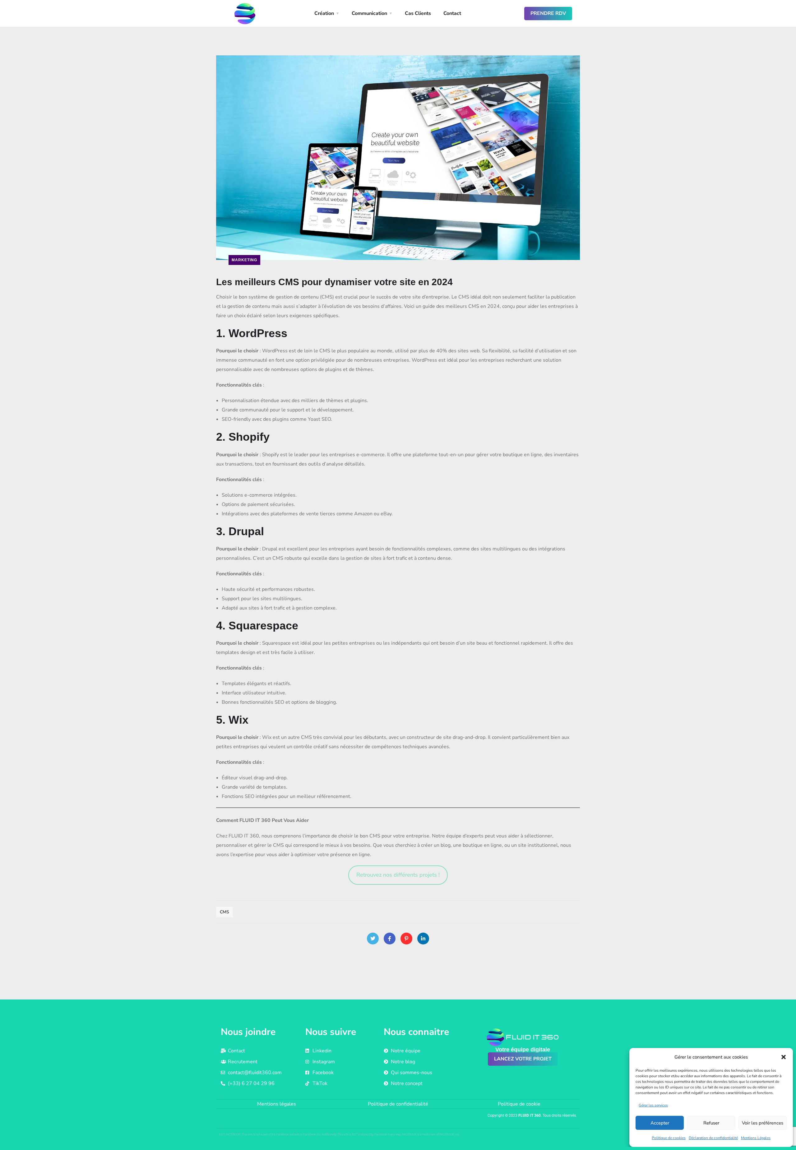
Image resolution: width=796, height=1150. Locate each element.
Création (324, 13)
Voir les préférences (762, 1123)
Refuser (711, 1123)
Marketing (244, 260)
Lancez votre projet (523, 1058)
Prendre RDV (548, 13)
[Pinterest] (406, 938)
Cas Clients (418, 13)
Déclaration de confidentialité (713, 1137)
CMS (224, 912)
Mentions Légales (756, 1137)
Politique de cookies (669, 1137)
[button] (783, 1057)
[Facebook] (390, 938)
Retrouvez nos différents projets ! (398, 875)
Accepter (659, 1123)
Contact (452, 13)
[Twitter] (373, 938)
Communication (369, 13)
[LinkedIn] (423, 938)
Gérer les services (653, 1105)
